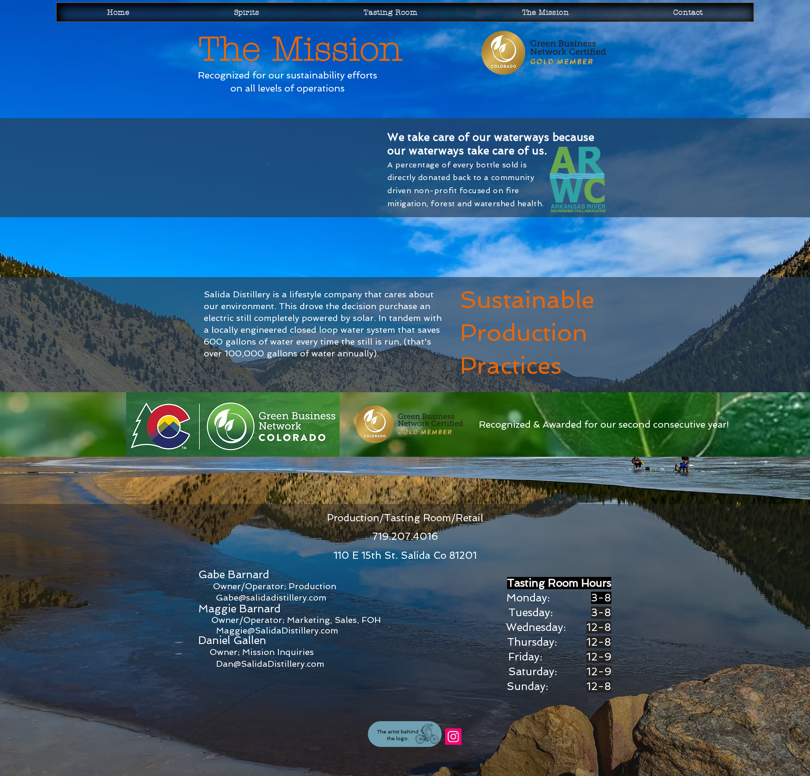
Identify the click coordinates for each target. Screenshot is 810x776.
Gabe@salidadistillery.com (271, 598)
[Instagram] (453, 736)
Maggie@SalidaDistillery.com (277, 630)
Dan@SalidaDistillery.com (270, 664)
